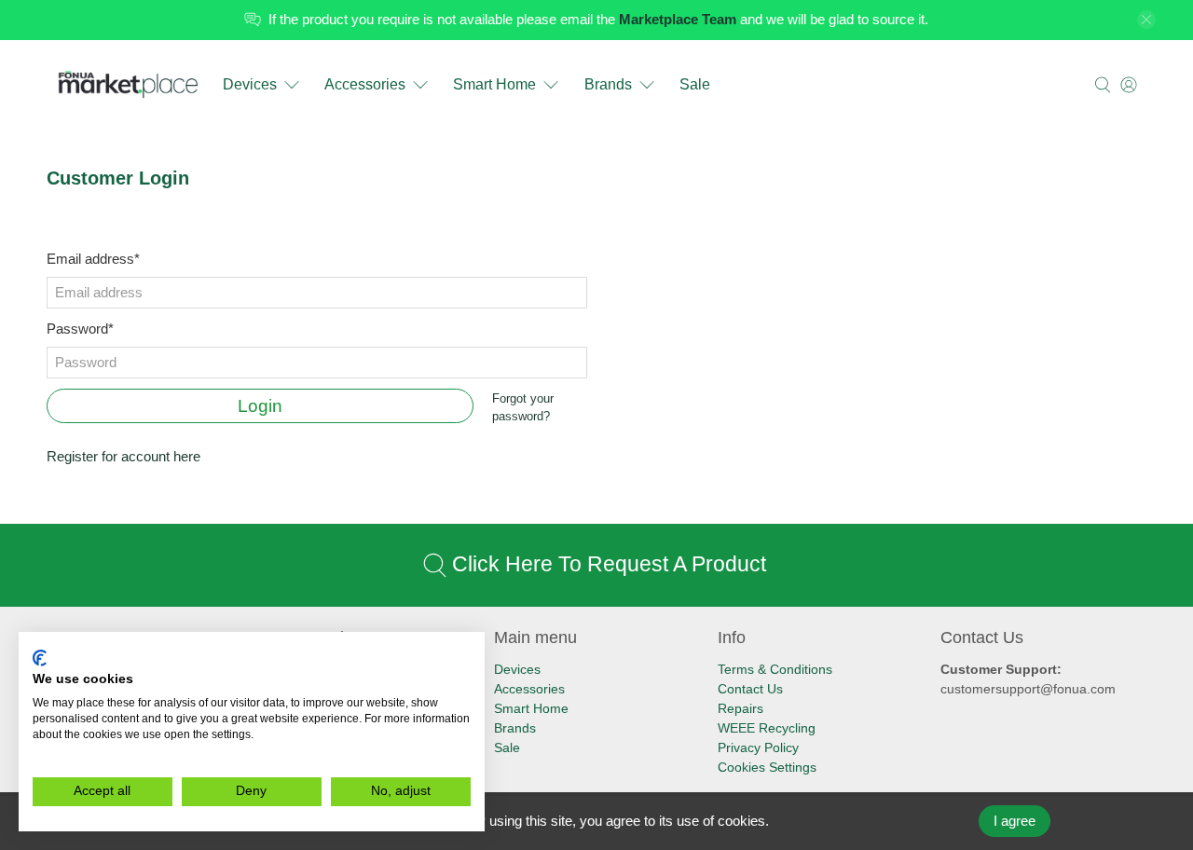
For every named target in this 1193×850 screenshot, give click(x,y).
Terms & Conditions (775, 669)
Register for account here (123, 456)
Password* (80, 328)
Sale (694, 84)
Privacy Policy (758, 747)
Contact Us (750, 688)
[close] (1146, 19)
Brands (608, 84)
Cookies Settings (767, 767)
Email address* (93, 259)
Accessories (364, 84)
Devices (250, 84)
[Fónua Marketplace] (129, 85)
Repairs (740, 708)
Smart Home (494, 84)
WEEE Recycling (767, 727)
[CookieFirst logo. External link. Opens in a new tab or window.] (40, 658)
